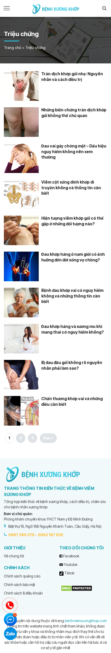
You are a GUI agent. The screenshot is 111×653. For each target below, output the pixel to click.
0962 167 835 (50, 535)
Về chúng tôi (14, 556)
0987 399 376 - (22, 535)
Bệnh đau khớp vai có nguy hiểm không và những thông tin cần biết (72, 296)
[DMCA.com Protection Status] (76, 587)
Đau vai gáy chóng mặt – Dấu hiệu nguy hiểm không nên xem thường (73, 152)
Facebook (70, 556)
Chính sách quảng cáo (22, 576)
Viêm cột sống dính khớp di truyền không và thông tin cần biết (71, 188)
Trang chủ (12, 47)
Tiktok (69, 573)
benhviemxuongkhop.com (86, 620)
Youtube (70, 564)
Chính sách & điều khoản (23, 593)
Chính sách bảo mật (19, 584)
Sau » (48, 437)
